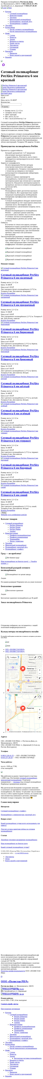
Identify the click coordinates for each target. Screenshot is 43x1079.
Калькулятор (10, 27)
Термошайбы (15, 539)
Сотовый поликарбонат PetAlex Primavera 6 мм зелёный (20, 412)
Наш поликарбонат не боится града (14, 843)
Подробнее (11, 293)
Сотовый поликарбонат (19, 13)
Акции (12, 39)
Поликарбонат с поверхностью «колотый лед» (18, 815)
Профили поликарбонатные (20, 535)
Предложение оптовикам (10, 1009)
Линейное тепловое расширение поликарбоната (19, 840)
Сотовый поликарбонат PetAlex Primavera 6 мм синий (20, 493)
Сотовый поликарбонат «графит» (13, 811)
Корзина (8, 57)
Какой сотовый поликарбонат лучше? (15, 847)
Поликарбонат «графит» (19, 23)
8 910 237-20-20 (7, 758)
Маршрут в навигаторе (10, 988)
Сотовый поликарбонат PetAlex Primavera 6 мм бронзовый (20, 358)
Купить (4, 293)
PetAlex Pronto (15, 527)
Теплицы (13, 17)
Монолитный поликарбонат (20, 19)
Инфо (7, 33)
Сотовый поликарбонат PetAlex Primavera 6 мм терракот (20, 439)
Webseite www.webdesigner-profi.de (14, 515)
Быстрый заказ (6, 93)
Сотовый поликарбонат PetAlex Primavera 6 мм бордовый (20, 466)
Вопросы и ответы (17, 41)
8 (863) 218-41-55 (7, 756)
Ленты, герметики (16, 541)
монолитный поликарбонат (11, 780)
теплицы (16, 782)
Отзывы (13, 49)
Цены (7, 859)
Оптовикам (14, 47)
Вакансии (13, 53)
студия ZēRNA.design (21, 853)
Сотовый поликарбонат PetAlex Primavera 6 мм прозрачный (20, 303)
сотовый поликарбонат (28, 778)
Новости (13, 37)
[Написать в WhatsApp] (21, 977)
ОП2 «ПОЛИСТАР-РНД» (15, 651)
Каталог (8, 11)
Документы (14, 45)
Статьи (12, 35)
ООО (14, 981)
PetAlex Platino (15, 529)
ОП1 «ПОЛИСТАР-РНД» (15, 649)
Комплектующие (16, 15)
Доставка (8, 25)
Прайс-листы (15, 43)
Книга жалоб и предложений (21, 55)
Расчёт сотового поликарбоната (22, 29)
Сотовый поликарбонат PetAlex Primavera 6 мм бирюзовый (20, 331)
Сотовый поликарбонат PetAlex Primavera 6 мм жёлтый (20, 385)
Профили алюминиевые (19, 537)
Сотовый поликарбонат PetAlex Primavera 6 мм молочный (20, 276)
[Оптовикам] (2, 61)
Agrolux (13, 531)
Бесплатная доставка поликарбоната (27, 1058)
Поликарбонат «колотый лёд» (21, 21)
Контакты (9, 51)
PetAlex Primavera (16, 525)
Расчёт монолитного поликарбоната (23, 31)
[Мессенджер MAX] (3, 64)
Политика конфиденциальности (13, 971)
